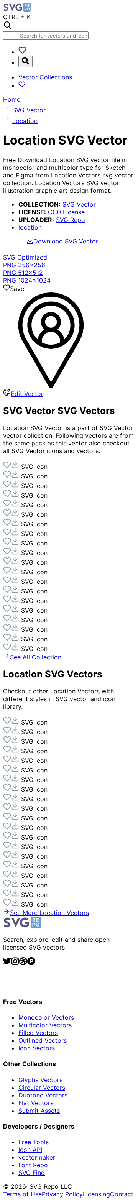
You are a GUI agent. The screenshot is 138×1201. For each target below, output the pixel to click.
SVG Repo (70, 219)
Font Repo (33, 1165)
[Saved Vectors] (22, 52)
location (30, 227)
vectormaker (36, 1157)
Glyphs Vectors (40, 1080)
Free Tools (33, 1142)
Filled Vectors (38, 1033)
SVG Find (31, 1172)
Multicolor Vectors (45, 1025)
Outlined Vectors (42, 1040)
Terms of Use (22, 1194)
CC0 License (66, 212)
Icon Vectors (36, 1048)
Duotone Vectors (42, 1095)
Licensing (96, 1194)
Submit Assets (39, 1110)
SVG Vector (79, 204)
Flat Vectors (35, 1103)
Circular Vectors (41, 1087)
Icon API (30, 1149)
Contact (121, 1194)
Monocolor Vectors (46, 1017)
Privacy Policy (62, 1194)
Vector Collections (45, 77)
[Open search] (25, 61)
